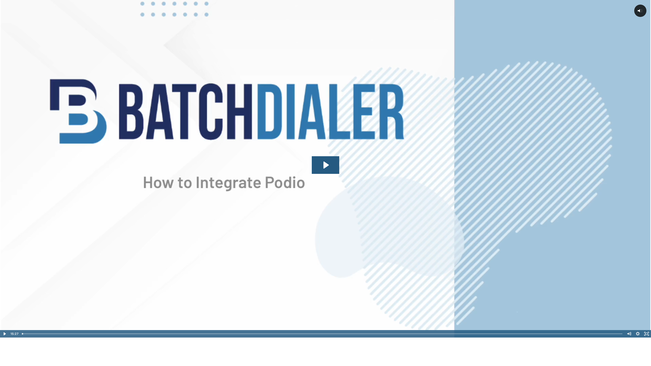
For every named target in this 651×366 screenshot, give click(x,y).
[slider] (322, 334)
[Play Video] (4, 334)
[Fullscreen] (646, 334)
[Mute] (629, 334)
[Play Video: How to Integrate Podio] (325, 165)
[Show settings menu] (637, 334)
